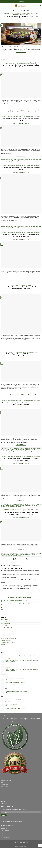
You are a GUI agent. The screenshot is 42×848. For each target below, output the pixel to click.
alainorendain (26, 21)
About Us (2, 794)
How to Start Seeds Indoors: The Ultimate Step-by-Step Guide (15, 600)
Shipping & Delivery (4, 784)
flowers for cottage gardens (35, 451)
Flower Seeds (33, 13)
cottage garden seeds (20, 451)
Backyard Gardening (10, 13)
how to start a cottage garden (5, 452)
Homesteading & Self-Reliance (9, 58)
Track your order (4, 792)
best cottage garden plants (28, 450)
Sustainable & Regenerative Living (29, 58)
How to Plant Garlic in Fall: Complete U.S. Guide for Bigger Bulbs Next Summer (18, 603)
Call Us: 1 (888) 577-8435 (21, 1)
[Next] (28, 559)
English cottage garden (27, 451)
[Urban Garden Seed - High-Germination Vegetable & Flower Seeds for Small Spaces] (21, 5)
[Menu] (1, 5)
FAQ (2, 782)
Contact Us (3, 790)
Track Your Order (4, 803)
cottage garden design (36, 450)
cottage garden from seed (12, 451)
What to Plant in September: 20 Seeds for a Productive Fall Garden (16, 609)
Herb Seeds (2, 58)
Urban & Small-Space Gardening (27, 63)
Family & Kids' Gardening (26, 13)
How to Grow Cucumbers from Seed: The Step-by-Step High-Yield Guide (17, 597)
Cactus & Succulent (18, 13)
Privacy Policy (3, 788)
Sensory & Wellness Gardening (19, 58)
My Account (3, 801)
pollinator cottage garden (14, 452)
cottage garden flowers (4, 451)
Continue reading (21, 53)
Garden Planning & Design (37, 110)
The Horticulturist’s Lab (24, 14)
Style (2, 636)
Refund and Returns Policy (6, 780)
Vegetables (35, 63)
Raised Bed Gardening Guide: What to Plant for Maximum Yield (15, 606)
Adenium (5, 13)
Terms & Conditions (4, 786)
